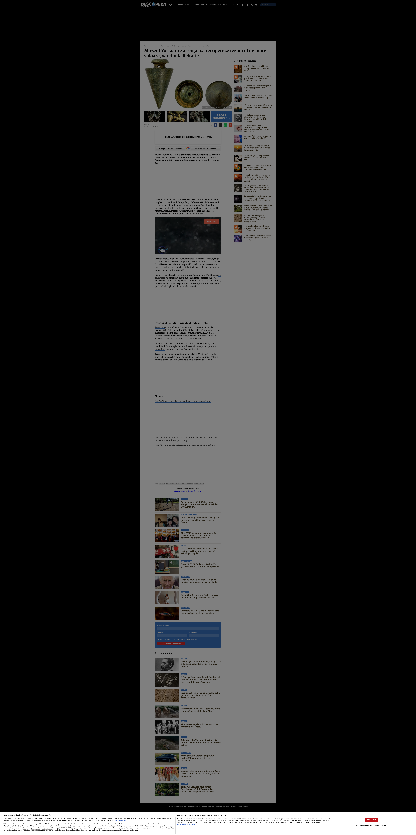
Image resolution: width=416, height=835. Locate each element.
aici (49, 828)
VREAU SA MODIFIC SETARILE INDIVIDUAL (371, 825)
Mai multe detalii (120, 820)
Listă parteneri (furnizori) (186, 824)
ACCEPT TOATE (371, 820)
